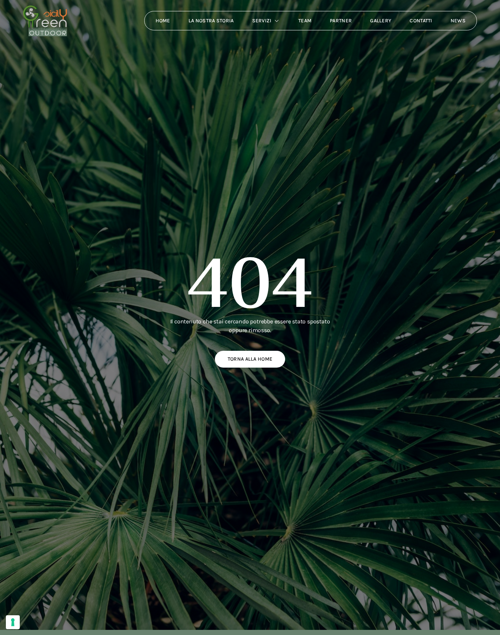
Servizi (262, 21)
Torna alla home (250, 359)
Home (163, 21)
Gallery (380, 21)
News (458, 21)
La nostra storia (211, 21)
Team (304, 21)
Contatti (421, 21)
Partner (341, 21)
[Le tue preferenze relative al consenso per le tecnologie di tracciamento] (13, 622)
